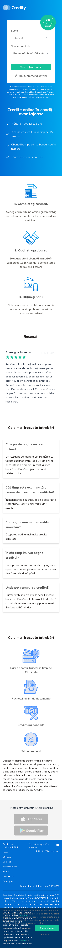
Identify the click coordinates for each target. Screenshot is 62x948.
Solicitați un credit (31, 67)
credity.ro (54, 851)
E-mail (6, 871)
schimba (22, 940)
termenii (23, 915)
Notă (5, 852)
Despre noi (8, 876)
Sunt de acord (47, 928)
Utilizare (7, 857)
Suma (14, 30)
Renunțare (8, 881)
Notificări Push (10, 866)
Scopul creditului (20, 46)
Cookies (7, 861)
